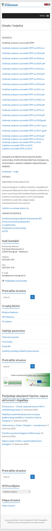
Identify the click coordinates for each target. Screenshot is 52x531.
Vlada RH (6, 346)
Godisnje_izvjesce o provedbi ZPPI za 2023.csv (23, 68)
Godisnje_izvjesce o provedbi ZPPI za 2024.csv (23, 58)
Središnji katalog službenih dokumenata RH (22, 218)
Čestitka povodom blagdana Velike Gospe (21, 433)
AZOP (5, 231)
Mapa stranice (8, 505)
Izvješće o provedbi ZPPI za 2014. (17, 145)
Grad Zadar (7, 341)
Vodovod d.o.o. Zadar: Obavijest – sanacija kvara (24, 425)
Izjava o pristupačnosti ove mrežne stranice (30, 522)
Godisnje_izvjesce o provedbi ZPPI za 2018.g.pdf (24, 120)
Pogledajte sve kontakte (16, 280)
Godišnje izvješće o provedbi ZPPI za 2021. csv (23, 89)
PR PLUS (10, 522)
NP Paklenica (8, 317)
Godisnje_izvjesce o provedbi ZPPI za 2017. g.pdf (24, 130)
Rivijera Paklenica (10, 312)
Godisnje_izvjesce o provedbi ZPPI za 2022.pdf (23, 84)
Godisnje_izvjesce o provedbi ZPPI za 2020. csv (23, 99)
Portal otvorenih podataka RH (16, 221)
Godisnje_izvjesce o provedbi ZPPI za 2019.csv (23, 110)
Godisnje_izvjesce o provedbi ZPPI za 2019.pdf (23, 115)
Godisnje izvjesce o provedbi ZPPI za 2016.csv (23, 139)
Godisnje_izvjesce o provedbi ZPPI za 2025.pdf (23, 53)
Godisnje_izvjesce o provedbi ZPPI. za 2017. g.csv (24, 125)
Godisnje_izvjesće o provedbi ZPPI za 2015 (21, 142)
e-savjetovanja (8, 225)
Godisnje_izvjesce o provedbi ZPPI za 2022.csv (23, 79)
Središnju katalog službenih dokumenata (20, 351)
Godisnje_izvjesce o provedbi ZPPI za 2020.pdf (23, 104)
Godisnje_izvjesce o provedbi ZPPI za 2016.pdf (23, 135)
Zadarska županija (10, 337)
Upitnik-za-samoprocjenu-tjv (15, 208)
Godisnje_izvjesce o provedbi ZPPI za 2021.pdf (23, 94)
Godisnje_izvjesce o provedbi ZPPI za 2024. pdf (23, 63)
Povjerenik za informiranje (14, 228)
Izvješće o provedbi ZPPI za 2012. (17, 148)
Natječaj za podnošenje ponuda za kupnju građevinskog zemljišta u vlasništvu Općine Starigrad (21, 417)
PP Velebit (7, 321)
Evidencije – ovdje (10, 171)
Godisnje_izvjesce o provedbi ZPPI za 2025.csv (23, 48)
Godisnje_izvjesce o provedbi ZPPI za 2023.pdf (23, 73)
